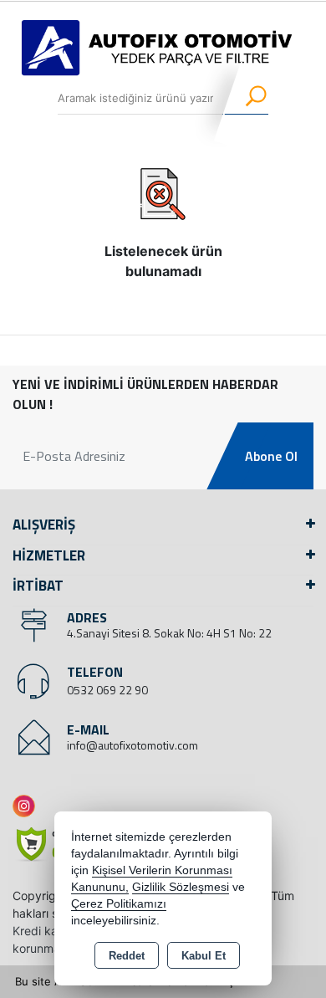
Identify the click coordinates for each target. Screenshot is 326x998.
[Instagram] (27, 806)
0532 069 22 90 (107, 690)
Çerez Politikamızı (118, 904)
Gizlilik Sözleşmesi (180, 887)
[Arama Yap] (245, 98)
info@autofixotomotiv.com (132, 745)
